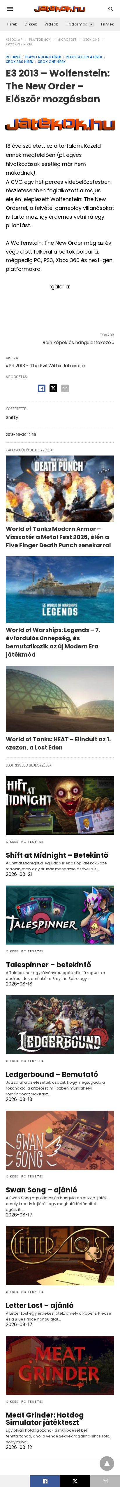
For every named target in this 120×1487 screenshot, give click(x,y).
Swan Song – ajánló (41, 1190)
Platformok (76, 24)
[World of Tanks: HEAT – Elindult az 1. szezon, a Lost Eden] (60, 699)
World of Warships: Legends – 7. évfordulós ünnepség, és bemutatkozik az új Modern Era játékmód (53, 642)
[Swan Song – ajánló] (60, 1140)
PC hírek (13, 57)
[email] (105, 1481)
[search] (110, 9)
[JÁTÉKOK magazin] (59, 8)
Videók (51, 24)
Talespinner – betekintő (48, 965)
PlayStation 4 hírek (84, 57)
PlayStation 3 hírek (43, 57)
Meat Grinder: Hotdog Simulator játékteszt (45, 1418)
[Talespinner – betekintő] (60, 915)
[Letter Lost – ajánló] (60, 1255)
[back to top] (107, 1463)
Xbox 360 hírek (19, 61)
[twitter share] (53, 388)
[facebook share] (41, 388)
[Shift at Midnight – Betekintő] (60, 805)
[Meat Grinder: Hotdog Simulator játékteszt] (60, 1365)
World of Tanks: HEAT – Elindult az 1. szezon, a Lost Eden (58, 743)
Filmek (107, 24)
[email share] (65, 388)
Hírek (12, 24)
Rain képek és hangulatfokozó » (78, 342)
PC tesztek (32, 841)
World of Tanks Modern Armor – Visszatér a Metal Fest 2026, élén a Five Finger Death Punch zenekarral (58, 537)
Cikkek (30, 24)
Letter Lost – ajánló (40, 1305)
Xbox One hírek (19, 44)
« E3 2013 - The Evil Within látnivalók (46, 365)
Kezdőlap (14, 40)
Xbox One (91, 40)
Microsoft (67, 40)
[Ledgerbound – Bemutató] (60, 1024)
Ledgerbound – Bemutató (52, 1074)
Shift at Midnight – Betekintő (57, 855)
